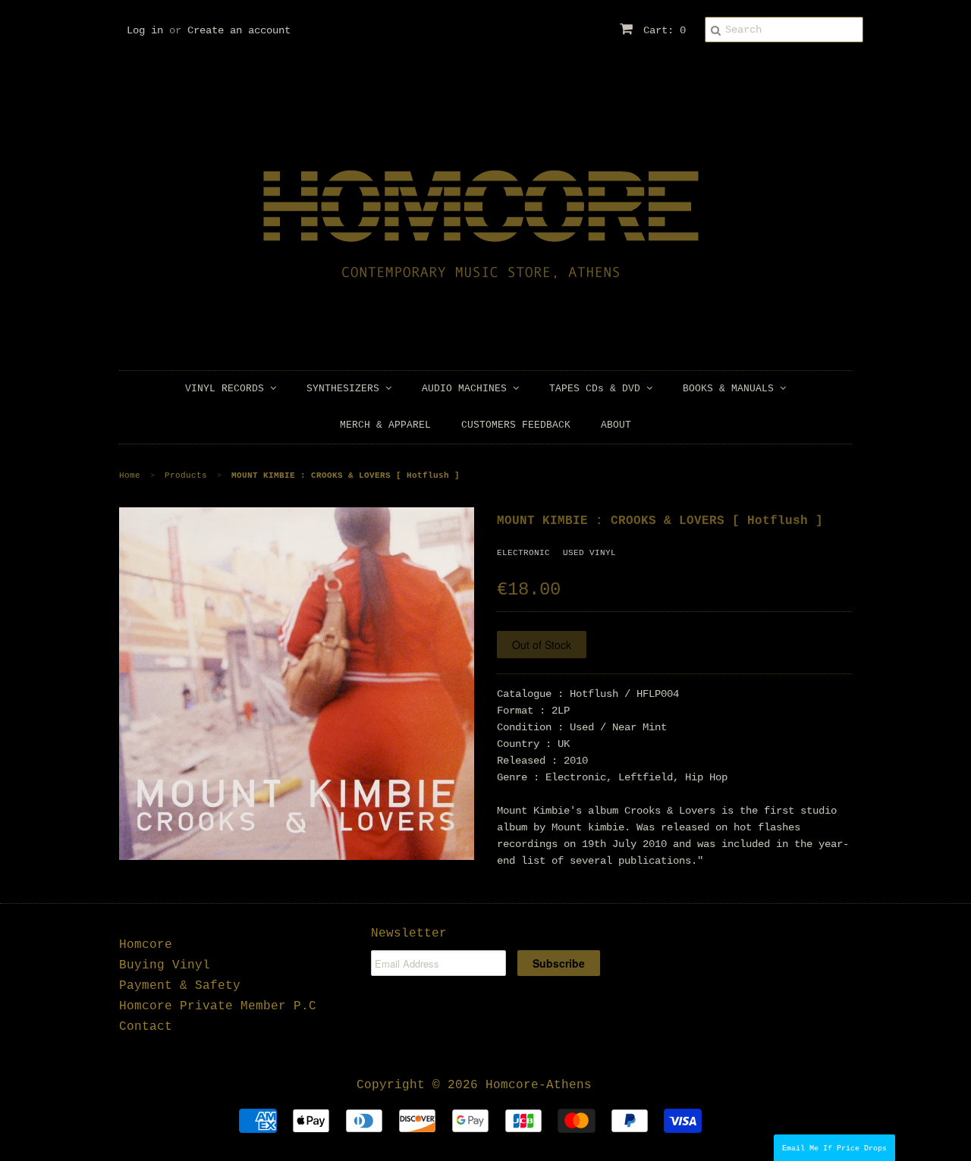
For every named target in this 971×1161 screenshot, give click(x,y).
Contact (145, 1027)
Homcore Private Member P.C (217, 1006)
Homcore (145, 945)
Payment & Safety (179, 986)
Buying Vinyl (164, 965)
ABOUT (616, 425)
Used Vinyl (589, 552)
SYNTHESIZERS (345, 388)
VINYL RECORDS (227, 388)
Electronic (523, 552)
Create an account (239, 30)
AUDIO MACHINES (467, 388)
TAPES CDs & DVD (597, 388)
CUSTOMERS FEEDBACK (515, 425)
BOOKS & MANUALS (731, 388)
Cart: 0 (661, 30)
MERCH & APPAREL (385, 425)
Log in (145, 30)
